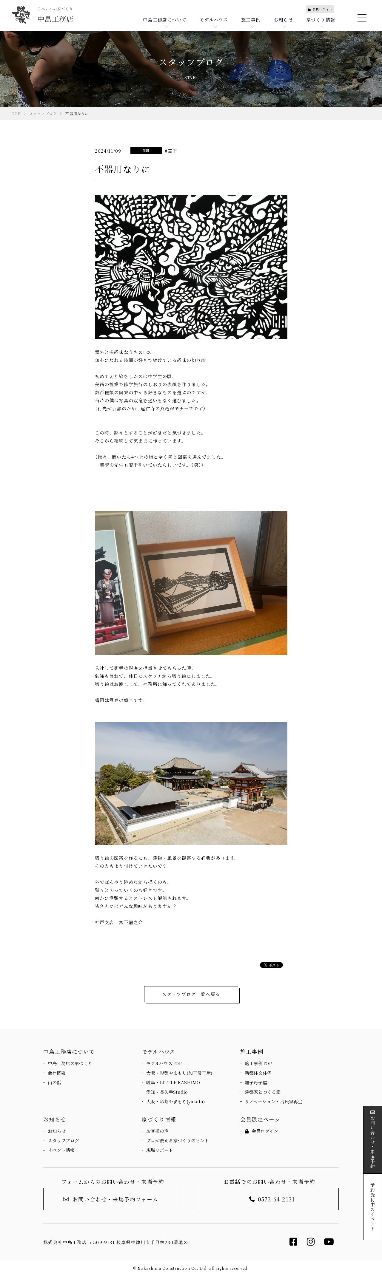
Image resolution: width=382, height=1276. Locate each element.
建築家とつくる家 (263, 1092)
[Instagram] (311, 1243)
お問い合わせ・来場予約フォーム (115, 1199)
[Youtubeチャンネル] (329, 1243)
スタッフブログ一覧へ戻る (191, 994)
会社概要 (57, 1073)
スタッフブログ (63, 1140)
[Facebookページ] (293, 1243)
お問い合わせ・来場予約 (372, 1142)
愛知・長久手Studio (167, 1092)
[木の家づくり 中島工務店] (42, 15)
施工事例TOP (258, 1063)
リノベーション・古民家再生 (273, 1101)
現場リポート (159, 1150)
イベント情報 (61, 1150)
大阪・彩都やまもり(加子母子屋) (179, 1073)
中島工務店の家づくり (70, 1063)
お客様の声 (157, 1131)
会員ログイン (322, 9)
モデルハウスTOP (164, 1063)
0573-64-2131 (276, 1199)
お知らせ (57, 1131)
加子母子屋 (256, 1082)
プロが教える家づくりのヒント (177, 1140)
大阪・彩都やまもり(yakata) (175, 1101)
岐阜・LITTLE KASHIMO (173, 1082)
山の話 (54, 1082)
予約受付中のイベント (372, 1207)
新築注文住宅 (258, 1073)
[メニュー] (361, 18)
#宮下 (171, 151)
